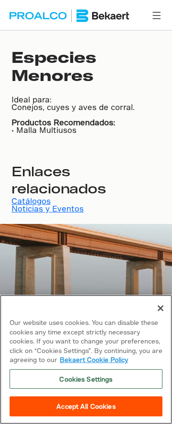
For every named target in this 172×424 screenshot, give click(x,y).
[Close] (160, 308)
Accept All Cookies (85, 406)
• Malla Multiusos (43, 129)
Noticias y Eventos (47, 208)
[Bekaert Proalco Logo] (69, 16)
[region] (86, 359)
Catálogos (31, 200)
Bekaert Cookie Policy (94, 359)
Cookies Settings (85, 379)
